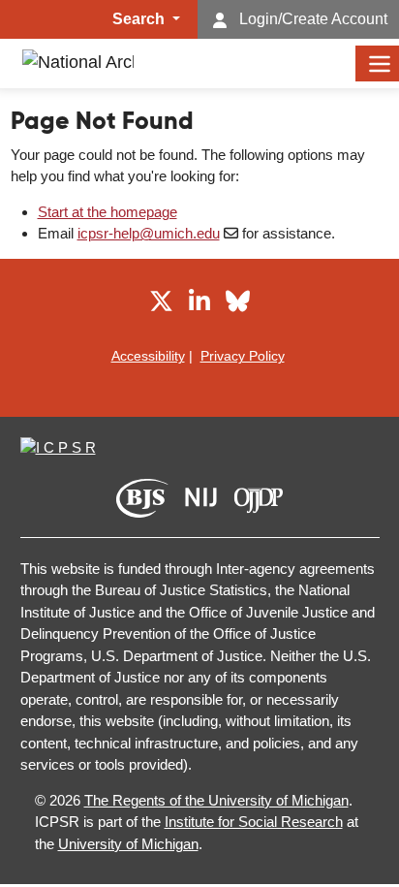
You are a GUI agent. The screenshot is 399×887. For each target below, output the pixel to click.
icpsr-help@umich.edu (148, 233)
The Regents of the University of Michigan (216, 800)
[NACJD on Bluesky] (238, 305)
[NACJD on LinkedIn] (199, 305)
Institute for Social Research (254, 821)
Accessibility (148, 356)
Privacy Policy (242, 356)
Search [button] (140, 19)
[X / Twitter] (161, 305)
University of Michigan (128, 844)
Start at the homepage (107, 212)
